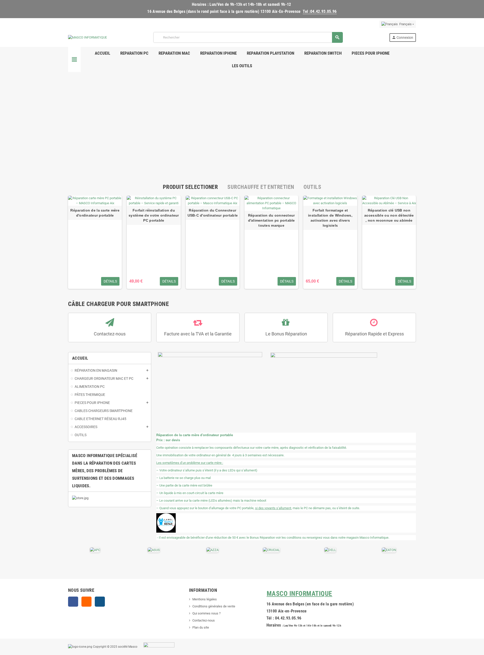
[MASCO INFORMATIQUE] (87, 37)
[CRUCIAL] (271, 550)
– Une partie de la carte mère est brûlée (184, 485)
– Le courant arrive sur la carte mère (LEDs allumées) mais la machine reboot (211, 500)
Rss (86, 602)
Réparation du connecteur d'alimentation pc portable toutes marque (271, 220)
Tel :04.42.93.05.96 (320, 11)
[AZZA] (212, 550)
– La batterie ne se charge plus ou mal (183, 478)
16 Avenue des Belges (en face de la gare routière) (310, 604)
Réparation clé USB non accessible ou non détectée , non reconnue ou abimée (389, 215)
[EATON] (389, 550)
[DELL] (330, 550)
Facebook (73, 602)
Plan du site (200, 627)
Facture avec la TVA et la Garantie (198, 333)
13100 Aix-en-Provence (286, 611)
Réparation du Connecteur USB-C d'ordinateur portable (213, 212)
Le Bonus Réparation (286, 333)
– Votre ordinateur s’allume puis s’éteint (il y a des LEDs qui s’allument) (206, 470)
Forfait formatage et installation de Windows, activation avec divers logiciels (330, 217)
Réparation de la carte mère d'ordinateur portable (94, 212)
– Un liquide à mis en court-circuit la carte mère (189, 493)
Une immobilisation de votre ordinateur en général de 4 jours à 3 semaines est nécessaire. (220, 455)
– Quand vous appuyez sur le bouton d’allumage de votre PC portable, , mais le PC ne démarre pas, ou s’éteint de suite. (258, 508)
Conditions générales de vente (213, 606)
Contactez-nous (110, 333)
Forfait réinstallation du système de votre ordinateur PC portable (154, 215)
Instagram (100, 602)
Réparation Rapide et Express (374, 333)
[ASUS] (154, 550)
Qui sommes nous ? (206, 613)
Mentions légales (204, 599)
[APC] (95, 550)
